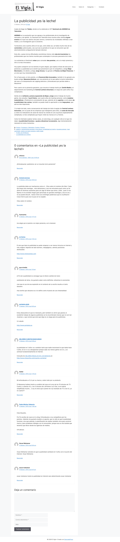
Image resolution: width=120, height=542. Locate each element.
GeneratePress (68, 539)
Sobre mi (81, 7)
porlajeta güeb (24, 304)
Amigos (18, 127)
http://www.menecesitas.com (26, 254)
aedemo (18, 129)
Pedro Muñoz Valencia (27, 404)
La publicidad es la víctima (23, 134)
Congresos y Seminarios (28, 127)
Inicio (74, 7)
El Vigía (40, 7)
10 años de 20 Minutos (22, 132)
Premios (42, 127)
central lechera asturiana (28, 129)
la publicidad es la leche (49, 129)
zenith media (39, 131)
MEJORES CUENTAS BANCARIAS (30, 339)
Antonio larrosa (24, 178)
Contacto (101, 7)
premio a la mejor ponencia (28, 131)
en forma (22, 237)
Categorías (90, 7)
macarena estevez (61, 129)
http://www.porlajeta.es (24, 325)
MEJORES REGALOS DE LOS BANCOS (38, 356)
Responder (20, 168)
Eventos (37, 127)
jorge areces (38, 129)
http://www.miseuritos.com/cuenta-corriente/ (31, 358)
